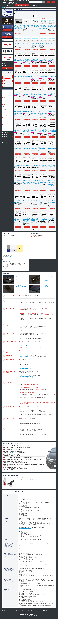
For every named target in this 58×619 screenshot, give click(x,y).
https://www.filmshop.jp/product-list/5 (26, 345)
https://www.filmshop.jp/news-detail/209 (26, 365)
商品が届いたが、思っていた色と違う (21, 286)
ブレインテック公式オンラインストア (25, 350)
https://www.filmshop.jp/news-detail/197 (26, 368)
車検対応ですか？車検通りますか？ (47, 279)
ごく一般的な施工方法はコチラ (24, 424)
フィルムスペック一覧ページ (24, 356)
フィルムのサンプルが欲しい (46, 275)
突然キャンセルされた (19, 276)
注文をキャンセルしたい (19, 277)
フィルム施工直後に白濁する (46, 286)
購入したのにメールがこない (20, 275)
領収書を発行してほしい (19, 279)
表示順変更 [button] (37, 11)
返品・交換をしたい (18, 285)
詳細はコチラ (9, 256)
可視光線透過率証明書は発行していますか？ (48, 280)
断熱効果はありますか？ (45, 278)
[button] (49, 5)
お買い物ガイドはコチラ (13, 267)
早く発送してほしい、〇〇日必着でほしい (22, 278)
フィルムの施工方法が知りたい (46, 285)
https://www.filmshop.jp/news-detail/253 (26, 376)
